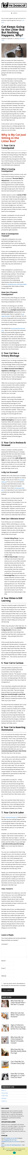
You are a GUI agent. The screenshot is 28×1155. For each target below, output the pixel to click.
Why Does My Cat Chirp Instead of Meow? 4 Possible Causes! (17, 1040)
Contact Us (4, 1101)
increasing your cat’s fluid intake (16, 284)
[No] (26, 1151)
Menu (15, 13)
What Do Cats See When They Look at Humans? (18, 1015)
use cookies (7, 1149)
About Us (3, 1090)
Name (3, 961)
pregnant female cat (12, 817)
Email (3, 968)
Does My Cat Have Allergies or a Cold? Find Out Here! (18, 1075)
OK (14, 1152)
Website (3, 976)
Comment (4, 944)
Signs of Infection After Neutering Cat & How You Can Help (18, 1027)
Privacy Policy (4, 1093)
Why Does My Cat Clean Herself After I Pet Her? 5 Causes (18, 1002)
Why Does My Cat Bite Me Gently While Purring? (18, 1051)
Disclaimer (3, 1098)
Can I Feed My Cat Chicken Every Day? (18, 1062)
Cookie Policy (4, 1095)
